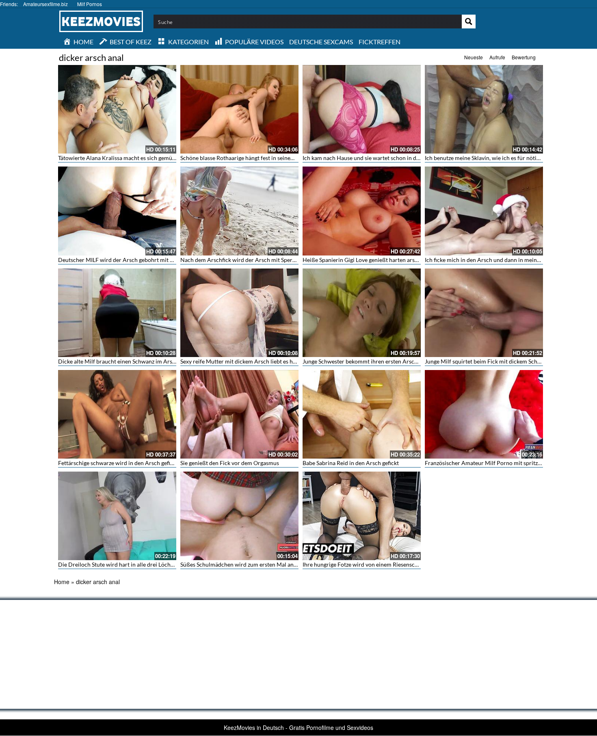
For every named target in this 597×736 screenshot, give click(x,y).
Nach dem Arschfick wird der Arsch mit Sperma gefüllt (249, 259)
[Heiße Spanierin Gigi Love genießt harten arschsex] (362, 211)
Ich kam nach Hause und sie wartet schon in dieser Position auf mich (388, 157)
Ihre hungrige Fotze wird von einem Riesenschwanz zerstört (377, 564)
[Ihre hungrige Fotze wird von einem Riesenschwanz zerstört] (362, 516)
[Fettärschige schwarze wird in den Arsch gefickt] (117, 414)
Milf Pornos (89, 4)
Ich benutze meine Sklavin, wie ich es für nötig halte (489, 157)
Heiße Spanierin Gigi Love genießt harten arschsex (366, 259)
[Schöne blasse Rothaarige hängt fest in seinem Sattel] (239, 109)
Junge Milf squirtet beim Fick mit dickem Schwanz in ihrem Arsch (507, 361)
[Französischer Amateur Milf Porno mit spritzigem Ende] (484, 414)
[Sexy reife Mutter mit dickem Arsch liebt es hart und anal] (239, 312)
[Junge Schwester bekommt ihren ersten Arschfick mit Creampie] (362, 312)
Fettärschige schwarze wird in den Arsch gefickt (118, 462)
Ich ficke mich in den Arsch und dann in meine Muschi (492, 259)
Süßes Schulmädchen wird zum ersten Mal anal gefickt (248, 564)
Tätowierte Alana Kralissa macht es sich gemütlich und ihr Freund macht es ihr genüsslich (170, 157)
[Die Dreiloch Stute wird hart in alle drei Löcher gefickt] (117, 516)
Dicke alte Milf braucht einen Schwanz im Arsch (118, 361)
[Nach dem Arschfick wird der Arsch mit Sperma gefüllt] (239, 211)
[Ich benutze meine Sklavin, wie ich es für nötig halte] (484, 109)
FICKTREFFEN (379, 41)
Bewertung (524, 57)
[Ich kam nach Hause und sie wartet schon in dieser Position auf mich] (362, 109)
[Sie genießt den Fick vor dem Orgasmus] (239, 414)
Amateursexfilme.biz (45, 4)
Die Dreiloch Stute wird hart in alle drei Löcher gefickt (126, 564)
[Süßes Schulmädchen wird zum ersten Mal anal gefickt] (239, 516)
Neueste (473, 57)
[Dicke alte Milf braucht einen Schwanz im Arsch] (117, 312)
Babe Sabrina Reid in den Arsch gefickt (351, 462)
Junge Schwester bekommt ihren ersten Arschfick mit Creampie (382, 361)
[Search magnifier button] (469, 21)
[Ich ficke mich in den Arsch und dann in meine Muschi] (484, 211)
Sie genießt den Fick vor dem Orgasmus (229, 462)
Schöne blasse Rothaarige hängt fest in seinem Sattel (245, 157)
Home (61, 582)
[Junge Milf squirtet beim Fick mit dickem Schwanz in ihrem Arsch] (484, 312)
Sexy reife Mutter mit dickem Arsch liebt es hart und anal (251, 361)
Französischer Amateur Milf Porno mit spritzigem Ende (494, 462)
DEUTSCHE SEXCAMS (321, 41)
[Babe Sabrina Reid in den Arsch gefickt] (362, 414)
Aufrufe (497, 57)
